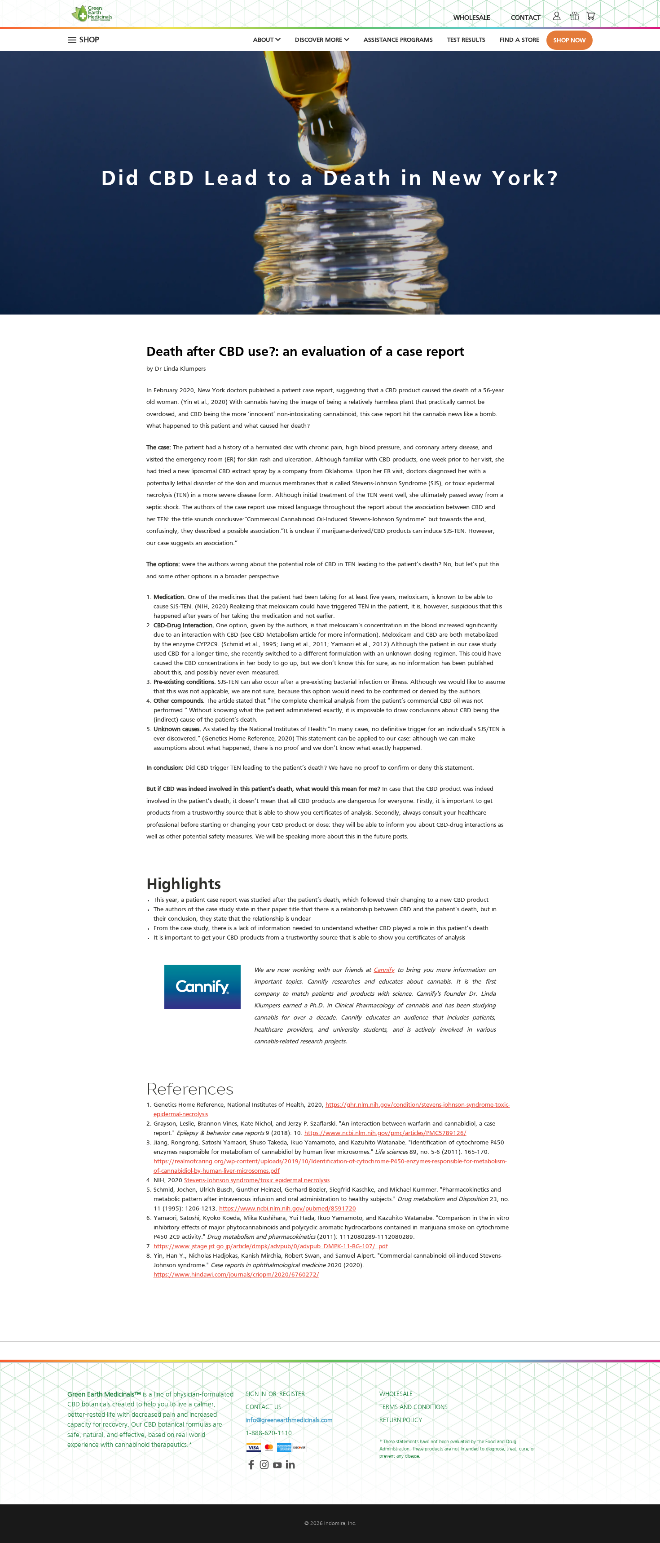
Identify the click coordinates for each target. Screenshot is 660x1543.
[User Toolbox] (556, 15)
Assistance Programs (398, 40)
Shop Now (569, 41)
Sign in (257, 1394)
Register (292, 1394)
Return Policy (400, 1420)
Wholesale (471, 18)
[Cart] (590, 15)
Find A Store (519, 40)
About (264, 40)
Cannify (384, 970)
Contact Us (264, 1407)
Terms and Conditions (413, 1407)
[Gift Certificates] (574, 15)
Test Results (466, 40)
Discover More (319, 40)
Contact (526, 18)
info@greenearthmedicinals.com (289, 1420)
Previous (636, 1515)
